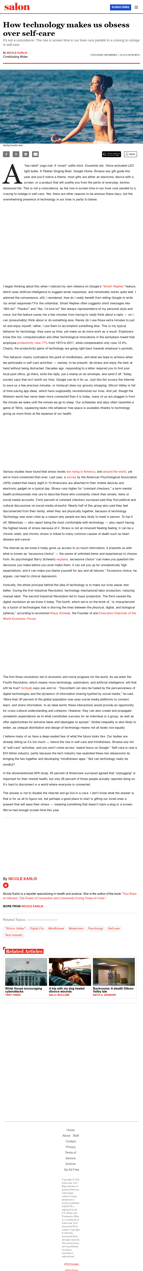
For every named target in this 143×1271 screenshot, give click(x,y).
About (66, 1135)
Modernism (76, 928)
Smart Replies (113, 286)
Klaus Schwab (60, 613)
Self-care (114, 928)
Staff (76, 1135)
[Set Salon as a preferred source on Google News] (111, 154)
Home (71, 1130)
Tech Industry (13, 935)
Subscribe (121, 7)
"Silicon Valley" (15, 928)
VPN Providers (71, 1264)
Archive (71, 1164)
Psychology (95, 928)
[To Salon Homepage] (17, 6)
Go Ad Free (71, 1169)
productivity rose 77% (33, 343)
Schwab (26, 688)
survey (71, 477)
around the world (114, 471)
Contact (71, 1141)
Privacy (71, 1147)
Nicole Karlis (17, 53)
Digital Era (37, 928)
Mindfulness (56, 928)
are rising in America (80, 471)
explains (62, 559)
